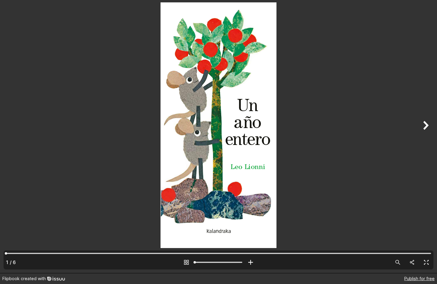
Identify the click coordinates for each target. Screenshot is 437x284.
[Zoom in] (251, 262)
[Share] (412, 262)
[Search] (398, 262)
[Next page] (425, 136)
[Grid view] (186, 262)
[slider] (218, 262)
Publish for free (419, 278)
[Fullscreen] (426, 262)
